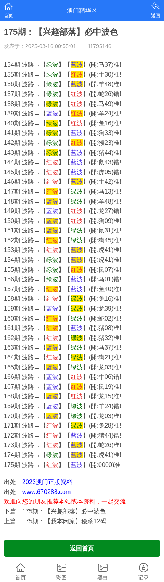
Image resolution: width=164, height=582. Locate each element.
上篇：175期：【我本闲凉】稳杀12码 (55, 521)
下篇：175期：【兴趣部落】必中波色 (55, 511)
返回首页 (82, 548)
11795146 (99, 46)
